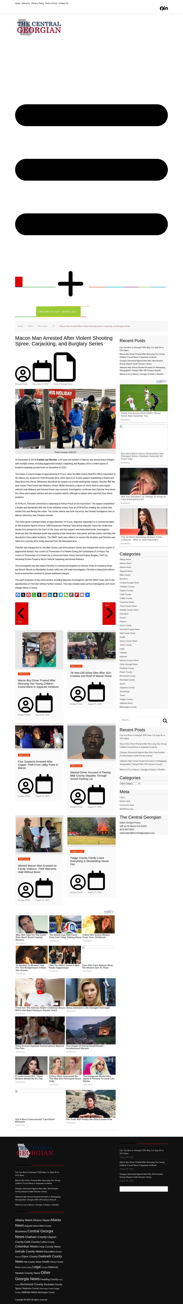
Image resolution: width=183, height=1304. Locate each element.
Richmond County (127, 676)
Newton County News (129, 660)
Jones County (126, 645)
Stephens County (127, 687)
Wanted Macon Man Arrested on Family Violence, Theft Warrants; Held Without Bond (37, 869)
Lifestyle (123, 652)
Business (95, 282)
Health (129, 282)
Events (123, 618)
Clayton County (126, 590)
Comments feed (127, 805)
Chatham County (127, 586)
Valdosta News (126, 703)
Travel (122, 695)
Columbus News (127, 602)
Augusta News (126, 571)
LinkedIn (166, 3)
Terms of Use (51, 3)
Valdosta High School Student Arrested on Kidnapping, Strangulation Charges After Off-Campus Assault (143, 762)
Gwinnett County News (130, 629)
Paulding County (127, 668)
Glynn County (126, 625)
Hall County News (127, 633)
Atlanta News (125, 567)
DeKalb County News (129, 610)
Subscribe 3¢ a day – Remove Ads (57, 311)
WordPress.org (126, 809)
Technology (23, 311)
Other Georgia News (69, 262)
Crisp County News (128, 606)
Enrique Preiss (21, 384)
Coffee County (126, 598)
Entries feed (125, 801)
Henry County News (128, 641)
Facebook (162, 4)
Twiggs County (77, 851)
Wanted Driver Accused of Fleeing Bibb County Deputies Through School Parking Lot (90, 775)
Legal (143, 282)
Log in (122, 797)
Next (107, 605)
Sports (157, 282)
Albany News (125, 559)
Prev (20, 622)
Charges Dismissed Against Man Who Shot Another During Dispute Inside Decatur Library (142, 754)
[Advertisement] (91, 62)
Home (17, 3)
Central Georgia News (37, 282)
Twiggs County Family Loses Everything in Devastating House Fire (89, 861)
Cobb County (125, 594)
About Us (26, 3)
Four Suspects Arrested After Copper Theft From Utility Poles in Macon (38, 764)
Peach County (126, 672)
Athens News (125, 563)
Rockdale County (127, 680)
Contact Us (63, 3)
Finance (123, 621)
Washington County (128, 707)
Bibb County (24, 674)
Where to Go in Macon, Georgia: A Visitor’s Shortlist (141, 374)
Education (113, 282)
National (123, 656)
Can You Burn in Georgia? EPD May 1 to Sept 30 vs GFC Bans (142, 737)
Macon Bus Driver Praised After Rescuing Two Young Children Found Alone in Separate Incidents (38, 683)
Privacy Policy (37, 3)
